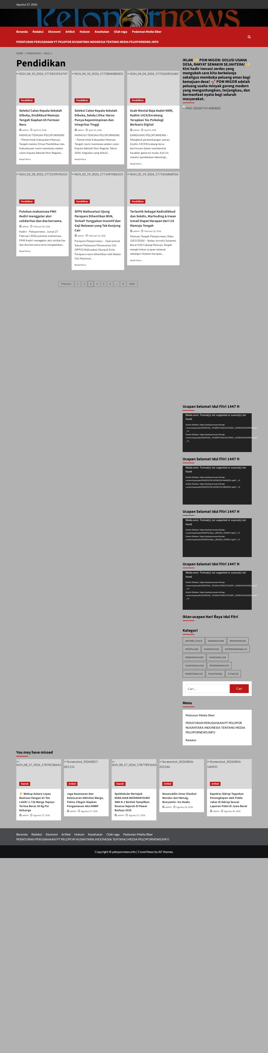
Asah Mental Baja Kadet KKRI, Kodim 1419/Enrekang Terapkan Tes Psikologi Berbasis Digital (151, 117)
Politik (215, 673)
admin (25, 130)
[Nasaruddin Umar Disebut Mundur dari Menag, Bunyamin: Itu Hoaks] (181, 774)
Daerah (216, 640)
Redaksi (38, 32)
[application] (217, 432)
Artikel (70, 32)
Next (132, 284)
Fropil (191, 649)
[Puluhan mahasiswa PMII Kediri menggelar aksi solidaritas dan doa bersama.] (42, 189)
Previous (66, 284)
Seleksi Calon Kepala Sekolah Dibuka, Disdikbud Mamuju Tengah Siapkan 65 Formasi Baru (40, 117)
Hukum (85, 32)
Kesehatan (102, 32)
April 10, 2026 (39, 130)
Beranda (22, 32)
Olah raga (120, 32)
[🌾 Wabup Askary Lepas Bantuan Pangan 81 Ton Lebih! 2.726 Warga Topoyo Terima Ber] (38, 774)
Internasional (236, 649)
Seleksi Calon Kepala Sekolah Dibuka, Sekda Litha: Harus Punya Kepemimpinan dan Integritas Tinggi (96, 117)
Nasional (217, 657)
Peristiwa (194, 673)
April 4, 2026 (150, 130)
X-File (233, 673)
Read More (25, 159)
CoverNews (146, 852)
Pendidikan (27, 100)
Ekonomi (54, 32)
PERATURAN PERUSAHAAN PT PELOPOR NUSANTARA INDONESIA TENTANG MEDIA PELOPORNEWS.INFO (87, 42)
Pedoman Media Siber (146, 32)
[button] (249, 37)
